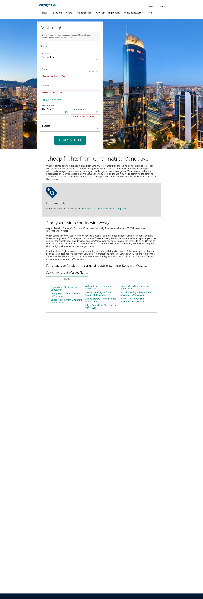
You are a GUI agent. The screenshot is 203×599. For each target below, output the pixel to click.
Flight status (115, 12)
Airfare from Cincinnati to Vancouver (98, 287)
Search (152, 6)
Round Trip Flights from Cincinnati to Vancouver (132, 300)
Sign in (163, 6)
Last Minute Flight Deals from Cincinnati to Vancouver (135, 293)
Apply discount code (51, 99)
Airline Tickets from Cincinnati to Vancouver (100, 300)
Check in (100, 12)
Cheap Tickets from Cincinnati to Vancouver (66, 301)
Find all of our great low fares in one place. (104, 208)
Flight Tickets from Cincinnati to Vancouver (135, 287)
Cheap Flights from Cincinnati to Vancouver (66, 295)
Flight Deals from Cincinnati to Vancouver (101, 306)
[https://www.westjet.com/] (47, 5)
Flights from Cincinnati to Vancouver (64, 288)
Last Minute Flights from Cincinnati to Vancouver (98, 293)
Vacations (57, 12)
